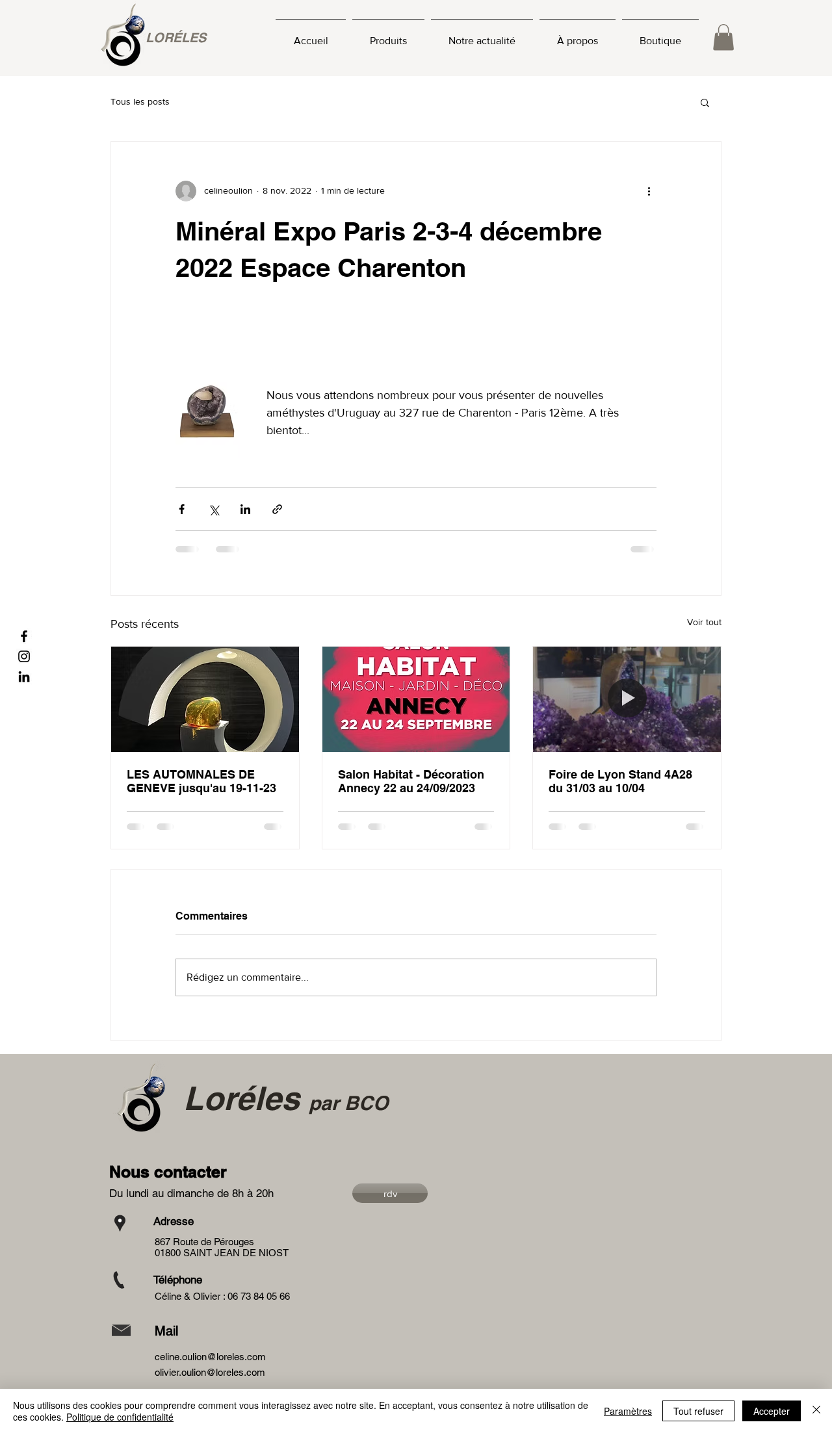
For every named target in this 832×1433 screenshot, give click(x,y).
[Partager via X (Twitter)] (213, 509)
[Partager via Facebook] (182, 509)
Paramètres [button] (628, 1410)
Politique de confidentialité (120, 1416)
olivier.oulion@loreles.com (210, 1372)
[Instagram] (24, 656)
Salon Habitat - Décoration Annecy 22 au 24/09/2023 (411, 781)
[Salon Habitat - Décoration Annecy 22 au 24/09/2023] (416, 699)
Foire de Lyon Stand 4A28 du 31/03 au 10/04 (620, 781)
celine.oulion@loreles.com (210, 1356)
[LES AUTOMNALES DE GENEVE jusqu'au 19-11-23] (205, 699)
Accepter (771, 1410)
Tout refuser (698, 1410)
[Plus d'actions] (648, 191)
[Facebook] (24, 636)
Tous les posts (140, 101)
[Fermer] (816, 1411)
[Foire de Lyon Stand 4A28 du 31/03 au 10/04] (627, 699)
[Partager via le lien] (277, 509)
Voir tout (704, 622)
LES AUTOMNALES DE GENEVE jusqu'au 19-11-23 (201, 781)
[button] (723, 37)
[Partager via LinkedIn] (245, 509)
